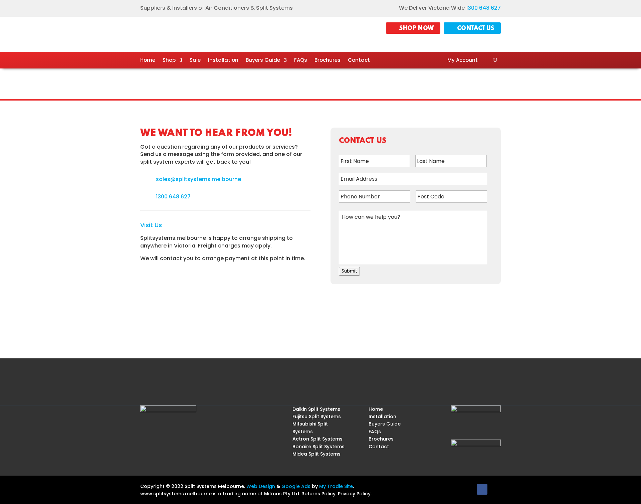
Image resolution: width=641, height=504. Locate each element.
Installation (223, 60)
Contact (359, 60)
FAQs (300, 60)
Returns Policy (318, 493)
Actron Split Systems (317, 439)
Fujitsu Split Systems (316, 416)
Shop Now (416, 28)
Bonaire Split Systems (318, 446)
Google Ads (295, 486)
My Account (462, 60)
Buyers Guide (263, 60)
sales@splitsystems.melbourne (198, 179)
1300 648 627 (483, 8)
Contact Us (475, 28)
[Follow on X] (495, 489)
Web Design (260, 486)
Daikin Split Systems (316, 409)
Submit (349, 271)
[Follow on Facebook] (482, 489)
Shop (169, 60)
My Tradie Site (336, 486)
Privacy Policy (354, 493)
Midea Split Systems (316, 454)
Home (147, 60)
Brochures (327, 60)
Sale (195, 60)
